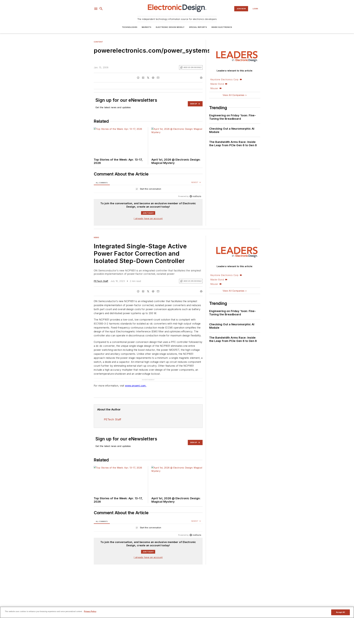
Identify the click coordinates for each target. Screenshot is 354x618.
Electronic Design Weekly (170, 27)
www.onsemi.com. (135, 380)
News (96, 237)
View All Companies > (235, 95)
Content (98, 42)
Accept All (340, 612)
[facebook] (138, 77)
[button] (96, 9)
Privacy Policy (90, 611)
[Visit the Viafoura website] (195, 196)
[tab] (102, 182)
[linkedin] (143, 77)
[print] (201, 77)
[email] (158, 77)
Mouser (214, 88)
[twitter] (148, 77)
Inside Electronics (221, 27)
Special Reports (198, 27)
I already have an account (148, 218)
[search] (101, 9)
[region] (148, 189)
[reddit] (153, 77)
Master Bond (217, 84)
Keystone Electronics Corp (224, 79)
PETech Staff (101, 281)
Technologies (129, 27)
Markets (146, 27)
